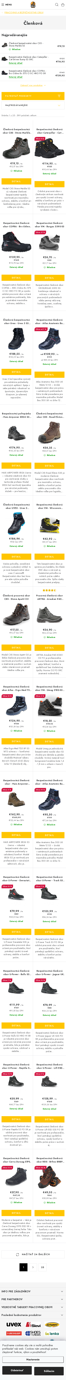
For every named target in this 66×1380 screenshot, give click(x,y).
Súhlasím (49, 1371)
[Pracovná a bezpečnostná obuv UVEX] (14, 1324)
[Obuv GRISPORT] (52, 1324)
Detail (16, 181)
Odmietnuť (17, 1370)
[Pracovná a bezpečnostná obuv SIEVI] (33, 1324)
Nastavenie (33, 1359)
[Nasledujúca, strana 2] (33, 1267)
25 (42, 1267)
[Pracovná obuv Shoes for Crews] (33, 1333)
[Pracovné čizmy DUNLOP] (14, 1333)
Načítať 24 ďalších (35, 1254)
